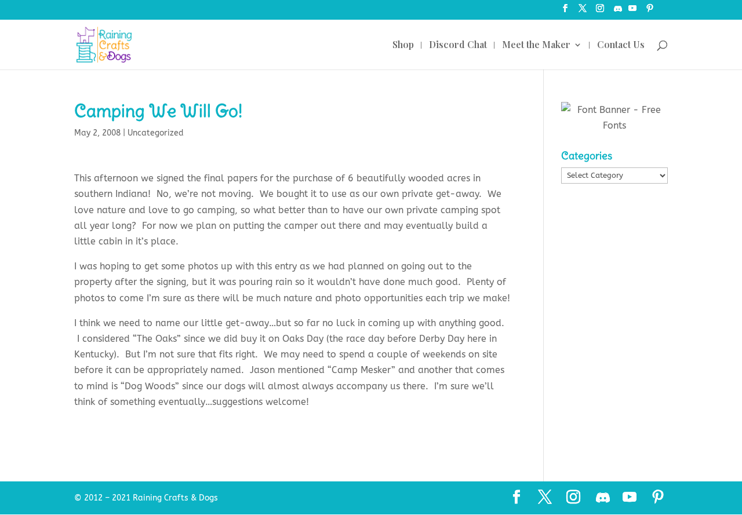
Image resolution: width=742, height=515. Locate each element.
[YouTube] (632, 12)
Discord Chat (458, 45)
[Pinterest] (650, 12)
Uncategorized (156, 133)
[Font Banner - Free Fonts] (614, 125)
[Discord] (618, 12)
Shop (403, 45)
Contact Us (621, 45)
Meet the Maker (536, 45)
